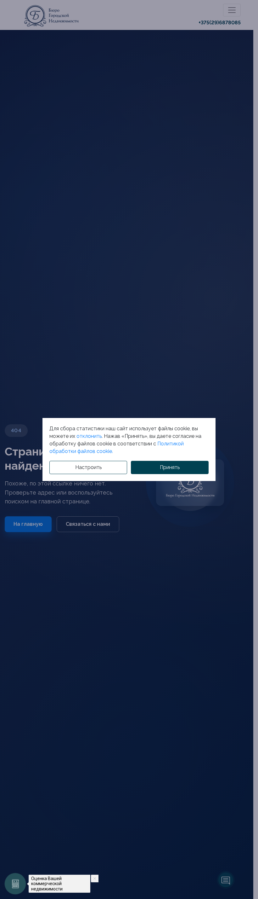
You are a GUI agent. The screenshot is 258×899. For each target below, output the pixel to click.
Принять (170, 467)
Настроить (88, 467)
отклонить (89, 436)
